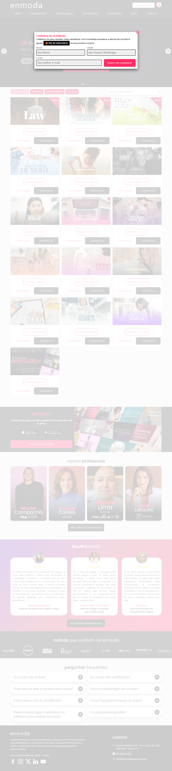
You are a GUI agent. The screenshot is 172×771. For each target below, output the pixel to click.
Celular (90, 47)
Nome (39, 47)
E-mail (39, 58)
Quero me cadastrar (119, 63)
